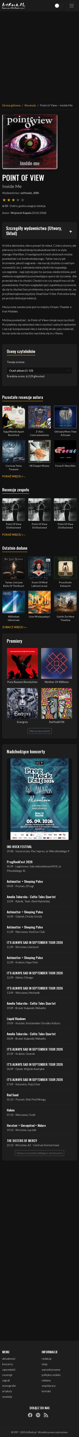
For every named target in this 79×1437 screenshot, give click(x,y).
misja (44, 1364)
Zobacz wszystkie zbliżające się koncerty (39, 1153)
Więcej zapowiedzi (39, 730)
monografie (9, 1385)
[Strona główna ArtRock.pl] (13, 5)
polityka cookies (51, 1374)
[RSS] (46, 1415)
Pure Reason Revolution (22, 681)
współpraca (48, 1385)
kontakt (46, 1391)
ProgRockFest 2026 (20, 861)
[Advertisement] (39, 55)
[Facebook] (30, 1415)
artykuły (7, 1391)
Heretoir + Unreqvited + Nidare (26, 1125)
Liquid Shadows (16, 1018)
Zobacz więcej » (13, 627)
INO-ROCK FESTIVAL (19, 846)
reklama (46, 1380)
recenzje (7, 1374)
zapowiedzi (8, 1369)
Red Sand (12, 1094)
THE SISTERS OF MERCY (22, 1140)
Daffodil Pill (56, 722)
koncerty (7, 1364)
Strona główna (11, 105)
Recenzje (30, 105)
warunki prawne (51, 1369)
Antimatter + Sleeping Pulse (25, 881)
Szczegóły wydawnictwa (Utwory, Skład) (34, 231)
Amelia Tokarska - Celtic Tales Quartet (31, 896)
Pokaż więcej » (12, 476)
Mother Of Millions (57, 681)
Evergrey (22, 722)
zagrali (6, 1380)
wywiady (7, 1396)
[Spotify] (38, 1415)
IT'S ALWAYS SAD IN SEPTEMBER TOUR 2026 (35, 942)
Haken (11, 1110)
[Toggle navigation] (72, 5)
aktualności (8, 1358)
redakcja (46, 1358)
